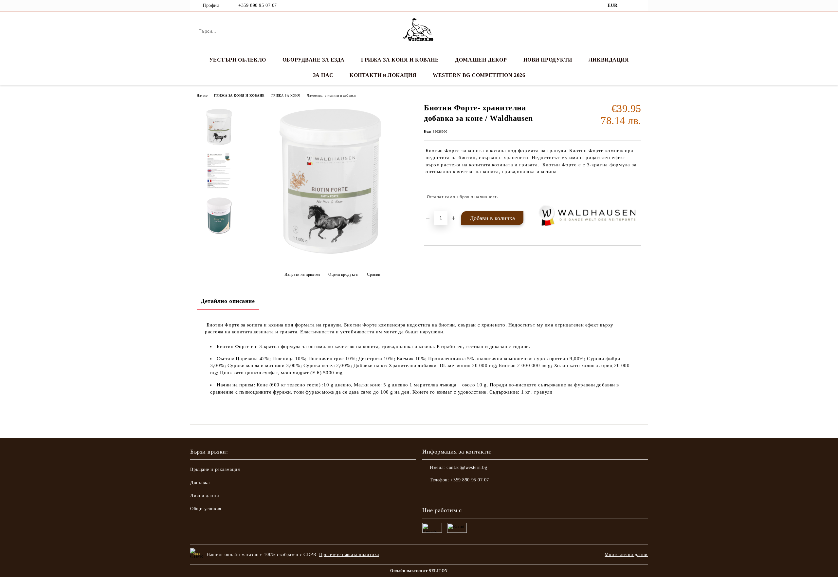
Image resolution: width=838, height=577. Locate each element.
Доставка (200, 482)
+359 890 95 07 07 (257, 5)
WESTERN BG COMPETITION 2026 (479, 75)
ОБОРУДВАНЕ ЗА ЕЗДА (313, 60)
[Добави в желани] (636, 197)
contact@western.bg (466, 467)
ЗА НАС (323, 75)
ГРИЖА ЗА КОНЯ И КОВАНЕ (400, 60)
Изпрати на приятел (302, 274)
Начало (202, 95)
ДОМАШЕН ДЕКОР (481, 60)
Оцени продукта (342, 274)
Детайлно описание (228, 301)
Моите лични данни (626, 554)
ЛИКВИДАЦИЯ (609, 60)
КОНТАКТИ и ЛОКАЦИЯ (383, 75)
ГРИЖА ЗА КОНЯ (285, 95)
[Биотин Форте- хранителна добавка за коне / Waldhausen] (330, 258)
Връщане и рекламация (215, 469)
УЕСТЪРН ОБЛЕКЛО (237, 60)
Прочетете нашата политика (349, 554)
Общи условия (205, 508)
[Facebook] (627, 5)
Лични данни (204, 495)
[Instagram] (637, 5)
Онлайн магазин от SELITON (419, 570)
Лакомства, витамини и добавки (331, 95)
